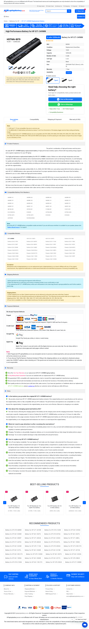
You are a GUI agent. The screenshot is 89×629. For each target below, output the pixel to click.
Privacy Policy (49, 589)
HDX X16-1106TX (31, 238)
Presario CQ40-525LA (32, 250)
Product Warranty (8, 594)
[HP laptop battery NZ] (23, 11)
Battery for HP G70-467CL (52, 542)
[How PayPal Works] (67, 608)
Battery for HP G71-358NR (73, 562)
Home (5, 21)
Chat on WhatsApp (67, 104)
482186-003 (10, 209)
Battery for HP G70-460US (33, 542)
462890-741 (10, 206)
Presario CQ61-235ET (70, 256)
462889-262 (48, 197)
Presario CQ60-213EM (13, 256)
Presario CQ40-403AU (51, 247)
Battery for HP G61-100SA (13, 558)
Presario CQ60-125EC (51, 253)
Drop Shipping (28, 596)
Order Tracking (29, 594)
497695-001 (30, 209)
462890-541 (48, 203)
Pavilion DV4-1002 (69, 238)
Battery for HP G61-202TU (72, 534)
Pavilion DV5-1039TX (32, 241)
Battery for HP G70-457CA (52, 534)
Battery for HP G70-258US (72, 558)
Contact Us (81, 16)
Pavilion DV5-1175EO (70, 241)
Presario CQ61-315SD (13, 259)
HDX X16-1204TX (50, 238)
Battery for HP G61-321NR (52, 550)
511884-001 (48, 209)
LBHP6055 (10, 218)
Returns (82, 6)
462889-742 (30, 200)
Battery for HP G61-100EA (72, 542)
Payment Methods (30, 591)
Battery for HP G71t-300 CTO (72, 546)
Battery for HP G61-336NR (33, 550)
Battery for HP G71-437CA (72, 550)
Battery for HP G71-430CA (33, 538)
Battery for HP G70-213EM (13, 562)
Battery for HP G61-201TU (52, 558)
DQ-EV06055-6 (11, 212)
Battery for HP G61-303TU (54, 554)
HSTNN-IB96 (49, 212)
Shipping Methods (30, 589)
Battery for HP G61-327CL (13, 550)
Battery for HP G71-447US (13, 542)
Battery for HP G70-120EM (34, 554)
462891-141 (30, 206)
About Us (59, 6)
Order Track (51, 6)
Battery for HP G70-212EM (52, 530)
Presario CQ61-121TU (51, 256)
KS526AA (67, 215)
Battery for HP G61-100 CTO (33, 562)
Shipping (67, 6)
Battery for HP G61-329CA (72, 530)
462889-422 (67, 197)
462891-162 (48, 206)
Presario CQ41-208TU (51, 250)
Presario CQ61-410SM (51, 259)
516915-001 (67, 209)
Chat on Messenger (66, 99)
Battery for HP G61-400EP (13, 538)
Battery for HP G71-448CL (72, 538)
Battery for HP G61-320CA (73, 554)
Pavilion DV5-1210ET (13, 244)
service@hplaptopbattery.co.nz (74, 596)
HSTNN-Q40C (68, 212)
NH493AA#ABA (31, 218)
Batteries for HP (14, 21)
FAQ (67, 591)
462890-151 (67, 200)
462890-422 (30, 203)
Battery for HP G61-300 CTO (14, 554)
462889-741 (10, 200)
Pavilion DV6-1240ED (32, 247)
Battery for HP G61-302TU (33, 534)
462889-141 (10, 197)
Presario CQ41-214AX (70, 250)
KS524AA (48, 215)
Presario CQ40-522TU (13, 250)
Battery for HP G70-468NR (13, 530)
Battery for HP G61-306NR (33, 558)
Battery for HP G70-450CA (52, 546)
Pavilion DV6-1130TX (70, 244)
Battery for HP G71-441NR (33, 530)
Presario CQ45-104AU (13, 253)
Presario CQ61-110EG (32, 256)
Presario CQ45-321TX (32, 253)
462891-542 (67, 206)
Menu (7, 16)
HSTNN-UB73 (30, 215)
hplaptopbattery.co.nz (22, 613)
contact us (31, 386)
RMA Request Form (51, 594)
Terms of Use (7, 591)
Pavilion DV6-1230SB (13, 247)
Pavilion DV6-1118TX (51, 244)
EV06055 (29, 212)
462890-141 (48, 200)
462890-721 (67, 203)
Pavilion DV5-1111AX (51, 241)
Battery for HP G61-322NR (13, 546)
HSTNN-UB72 (11, 215)
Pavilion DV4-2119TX (13, 241)
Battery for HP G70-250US (54, 562)
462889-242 (30, 197)
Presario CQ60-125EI (70, 253)
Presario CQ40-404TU (70, 247)
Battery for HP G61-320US (52, 538)
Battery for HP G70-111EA (33, 546)
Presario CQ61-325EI (32, 259)
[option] (24, 51)
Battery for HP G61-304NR (13, 534)
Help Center (41, 6)
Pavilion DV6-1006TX (32, 244)
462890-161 (10, 203)
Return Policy (49, 591)
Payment (75, 6)
